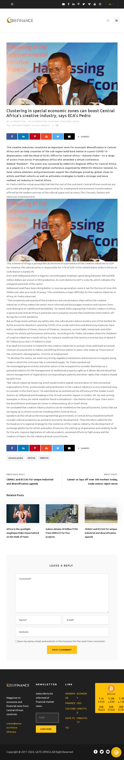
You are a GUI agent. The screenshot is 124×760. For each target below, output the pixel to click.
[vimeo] (89, 4)
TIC (67, 727)
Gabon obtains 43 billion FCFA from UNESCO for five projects (62, 533)
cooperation (39, 121)
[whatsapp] (12, 4)
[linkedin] (73, 4)
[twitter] (84, 4)
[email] (63, 4)
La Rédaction (18, 121)
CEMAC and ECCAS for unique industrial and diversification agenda (101, 533)
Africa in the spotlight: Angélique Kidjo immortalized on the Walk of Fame (22, 533)
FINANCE (70, 703)
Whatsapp (11, 732)
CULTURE (70, 708)
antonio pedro (21, 125)
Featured (66, 121)
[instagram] (100, 4)
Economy (53, 121)
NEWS (76, 121)
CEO (79, 703)
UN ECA (36, 125)
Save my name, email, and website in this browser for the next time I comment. (61, 641)
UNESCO (45, 125)
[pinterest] (78, 4)
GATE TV (70, 718)
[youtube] (95, 4)
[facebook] (68, 4)
